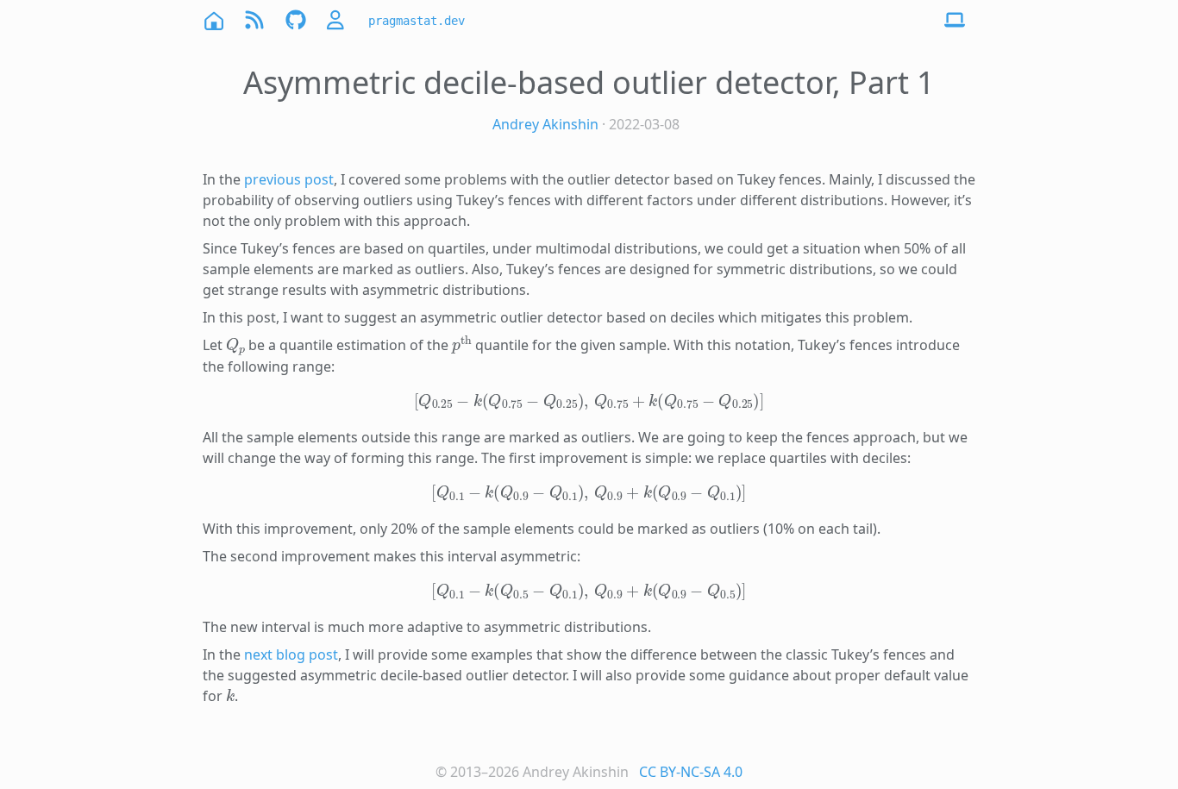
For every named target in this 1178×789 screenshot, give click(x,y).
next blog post (291, 654)
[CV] (337, 20)
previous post (289, 179)
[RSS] (254, 20)
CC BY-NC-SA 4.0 (691, 771)
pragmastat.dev (416, 21)
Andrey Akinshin (545, 124)
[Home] (213, 20)
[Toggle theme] (954, 20)
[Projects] (295, 20)
